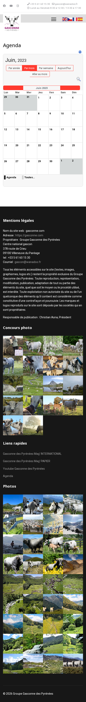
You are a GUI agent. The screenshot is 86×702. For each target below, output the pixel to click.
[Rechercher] (79, 79)
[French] (75, 19)
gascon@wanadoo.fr (66, 4)
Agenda (11, 177)
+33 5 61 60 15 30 (40, 4)
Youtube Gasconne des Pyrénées (24, 468)
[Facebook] (4, 5)
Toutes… (29, 177)
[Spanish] (80, 19)
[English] (64, 19)
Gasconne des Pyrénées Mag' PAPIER (26, 461)
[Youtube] (11, 5)
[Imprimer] (80, 52)
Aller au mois (39, 74)
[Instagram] (18, 5)
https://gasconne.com (29, 235)
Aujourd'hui (64, 68)
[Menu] (53, 19)
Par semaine (46, 68)
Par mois (29, 68)
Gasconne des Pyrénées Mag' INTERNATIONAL (32, 453)
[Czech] (70, 19)
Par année (14, 68)
